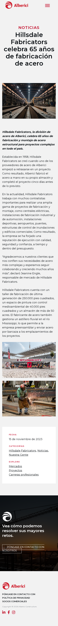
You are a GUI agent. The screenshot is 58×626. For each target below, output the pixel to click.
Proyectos (15, 470)
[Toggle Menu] (47, 5)
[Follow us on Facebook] (9, 612)
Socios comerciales (14, 601)
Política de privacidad (16, 597)
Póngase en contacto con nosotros (23, 549)
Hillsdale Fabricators (22, 450)
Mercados (15, 466)
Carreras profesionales (24, 474)
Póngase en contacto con (18, 594)
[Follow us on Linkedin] (3, 612)
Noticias (42, 450)
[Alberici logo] (16, 5)
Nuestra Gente (18, 454)
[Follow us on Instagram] (13, 612)
